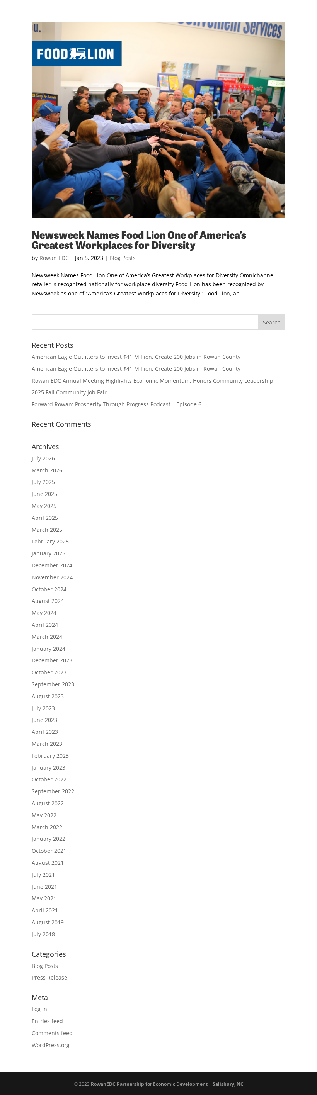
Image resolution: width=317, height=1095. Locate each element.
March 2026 (47, 470)
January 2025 (48, 553)
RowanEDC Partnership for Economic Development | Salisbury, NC (167, 1084)
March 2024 (47, 636)
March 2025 (47, 529)
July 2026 (43, 458)
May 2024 (44, 612)
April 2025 (45, 517)
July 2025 (43, 482)
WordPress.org (51, 1045)
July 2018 (43, 934)
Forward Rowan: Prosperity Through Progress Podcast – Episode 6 (116, 404)
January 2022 (48, 838)
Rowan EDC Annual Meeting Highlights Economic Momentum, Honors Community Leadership (152, 380)
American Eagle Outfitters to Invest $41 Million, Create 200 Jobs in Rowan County (136, 356)
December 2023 (52, 660)
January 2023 (48, 767)
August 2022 (48, 803)
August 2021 (48, 862)
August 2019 (48, 922)
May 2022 (44, 815)
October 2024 (49, 589)
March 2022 (47, 827)
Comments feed (52, 1033)
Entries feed (47, 1021)
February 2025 (50, 541)
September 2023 (53, 684)
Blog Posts (122, 257)
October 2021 (49, 850)
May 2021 (44, 898)
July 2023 (43, 708)
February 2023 (50, 755)
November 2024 (52, 577)
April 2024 (45, 624)
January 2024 (48, 648)
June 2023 (44, 719)
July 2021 (43, 874)
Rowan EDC (54, 257)
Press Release (49, 977)
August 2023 (48, 696)
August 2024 (48, 600)
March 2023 (47, 743)
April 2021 (45, 910)
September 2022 (53, 791)
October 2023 (49, 672)
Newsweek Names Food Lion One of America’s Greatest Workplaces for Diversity (139, 239)
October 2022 (49, 779)
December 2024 (52, 565)
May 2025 (44, 505)
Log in (39, 1009)
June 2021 (44, 886)
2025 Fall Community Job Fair (69, 392)
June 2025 (44, 493)
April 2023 (45, 731)
